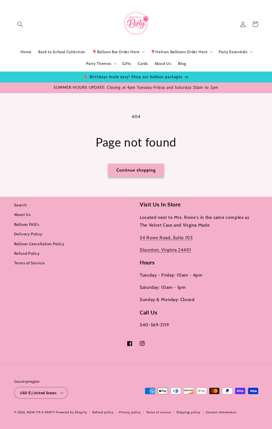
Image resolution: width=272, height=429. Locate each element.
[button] (20, 24)
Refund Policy (27, 253)
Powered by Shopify (71, 412)
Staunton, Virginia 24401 (165, 249)
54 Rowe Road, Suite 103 (166, 237)
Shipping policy (188, 412)
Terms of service (158, 412)
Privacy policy (130, 412)
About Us (22, 214)
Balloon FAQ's (26, 224)
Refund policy (103, 412)
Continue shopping (136, 170)
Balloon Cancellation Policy (39, 243)
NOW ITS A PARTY (41, 412)
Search (20, 205)
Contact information (221, 412)
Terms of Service (29, 263)
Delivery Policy (28, 234)
